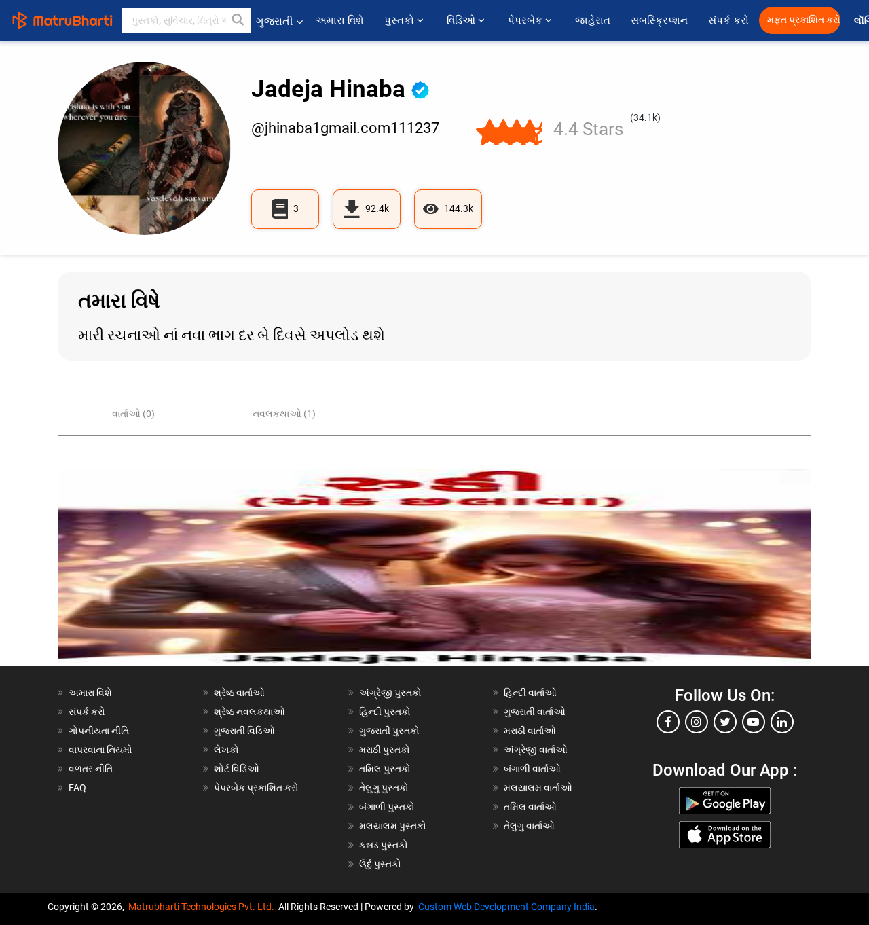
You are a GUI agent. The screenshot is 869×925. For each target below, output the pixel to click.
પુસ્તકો (400, 20)
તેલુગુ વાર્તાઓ (529, 825)
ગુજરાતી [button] (274, 21)
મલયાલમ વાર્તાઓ (538, 787)
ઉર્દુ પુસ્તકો (380, 863)
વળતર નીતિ (91, 768)
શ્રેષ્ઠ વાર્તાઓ (239, 692)
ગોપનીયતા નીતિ (99, 730)
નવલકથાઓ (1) (284, 413)
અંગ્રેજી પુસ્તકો (390, 692)
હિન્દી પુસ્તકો (385, 711)
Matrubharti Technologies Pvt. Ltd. (203, 906)
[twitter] (725, 721)
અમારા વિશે (340, 20)
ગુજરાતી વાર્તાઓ (535, 711)
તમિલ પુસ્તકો (385, 768)
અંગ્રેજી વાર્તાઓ (536, 749)
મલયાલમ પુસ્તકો (392, 825)
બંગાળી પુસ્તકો (387, 806)
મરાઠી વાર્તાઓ (530, 730)
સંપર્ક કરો (728, 20)
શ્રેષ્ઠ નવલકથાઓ (249, 711)
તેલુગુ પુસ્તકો (384, 787)
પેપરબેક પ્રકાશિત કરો (256, 787)
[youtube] (753, 721)
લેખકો (226, 749)
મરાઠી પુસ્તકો (384, 749)
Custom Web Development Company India (506, 906)
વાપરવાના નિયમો (101, 749)
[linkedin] (782, 721)
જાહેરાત (592, 20)
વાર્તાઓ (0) (133, 413)
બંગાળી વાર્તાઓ (532, 768)
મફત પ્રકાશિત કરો (803, 20)
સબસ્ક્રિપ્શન (659, 20)
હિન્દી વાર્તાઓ (530, 692)
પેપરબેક (526, 20)
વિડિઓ (462, 20)
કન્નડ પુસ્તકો (383, 844)
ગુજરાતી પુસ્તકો (389, 730)
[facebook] (668, 721)
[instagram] (696, 721)
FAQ (77, 787)
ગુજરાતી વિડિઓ (244, 730)
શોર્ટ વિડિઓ (236, 768)
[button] (238, 20)
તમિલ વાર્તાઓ (530, 806)
